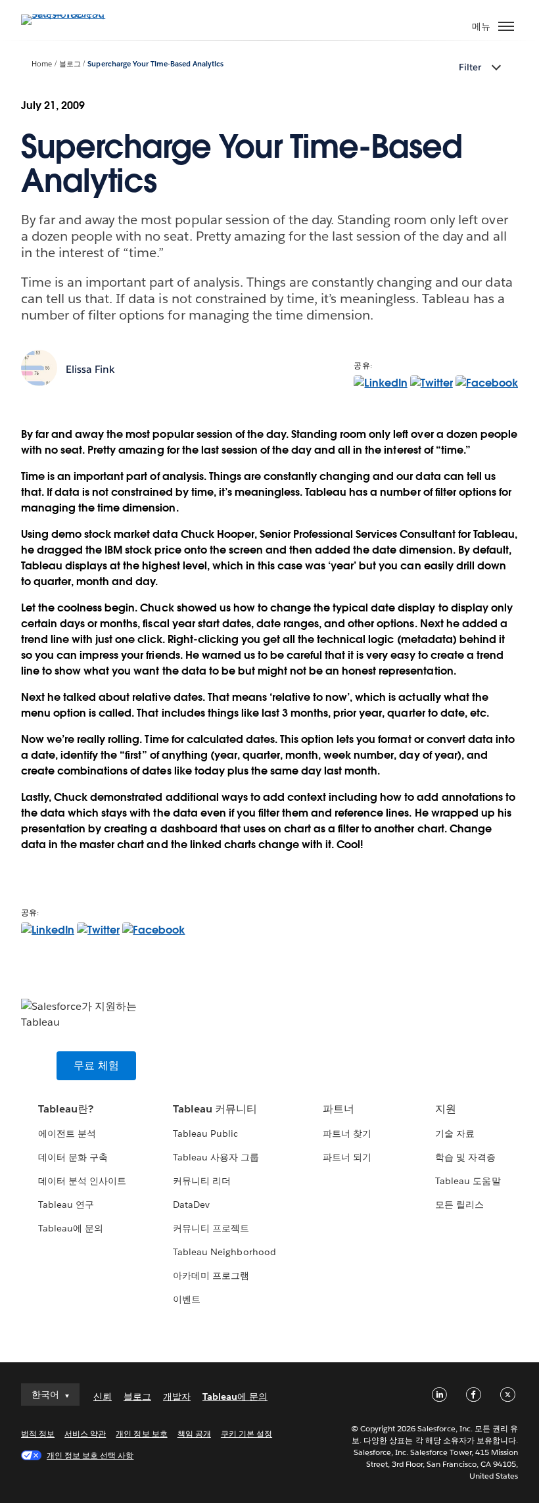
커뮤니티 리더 (202, 1181)
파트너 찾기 (347, 1133)
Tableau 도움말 (467, 1181)
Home (42, 64)
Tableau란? (65, 1109)
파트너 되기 (347, 1157)
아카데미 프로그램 (211, 1275)
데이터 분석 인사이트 (82, 1181)
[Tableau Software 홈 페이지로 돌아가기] (67, 14)
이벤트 (186, 1299)
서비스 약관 (85, 1433)
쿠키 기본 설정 (246, 1433)
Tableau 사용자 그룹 (216, 1157)
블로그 (70, 64)
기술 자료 (455, 1133)
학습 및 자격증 (465, 1157)
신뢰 (102, 1396)
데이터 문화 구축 (73, 1157)
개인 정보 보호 (141, 1433)
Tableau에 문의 (70, 1228)
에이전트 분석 (67, 1133)
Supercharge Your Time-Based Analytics (155, 64)
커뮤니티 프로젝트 (211, 1228)
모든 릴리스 (459, 1204)
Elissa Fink (90, 369)
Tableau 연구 (66, 1204)
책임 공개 (194, 1433)
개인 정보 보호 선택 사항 (90, 1455)
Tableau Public (205, 1133)
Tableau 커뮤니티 (215, 1109)
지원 (445, 1109)
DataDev (191, 1204)
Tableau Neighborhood (224, 1252)
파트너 (338, 1109)
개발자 (177, 1396)
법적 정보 (38, 1433)
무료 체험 (96, 1065)
